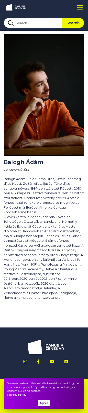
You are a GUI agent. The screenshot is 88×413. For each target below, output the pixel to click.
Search (73, 23)
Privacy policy (16, 394)
